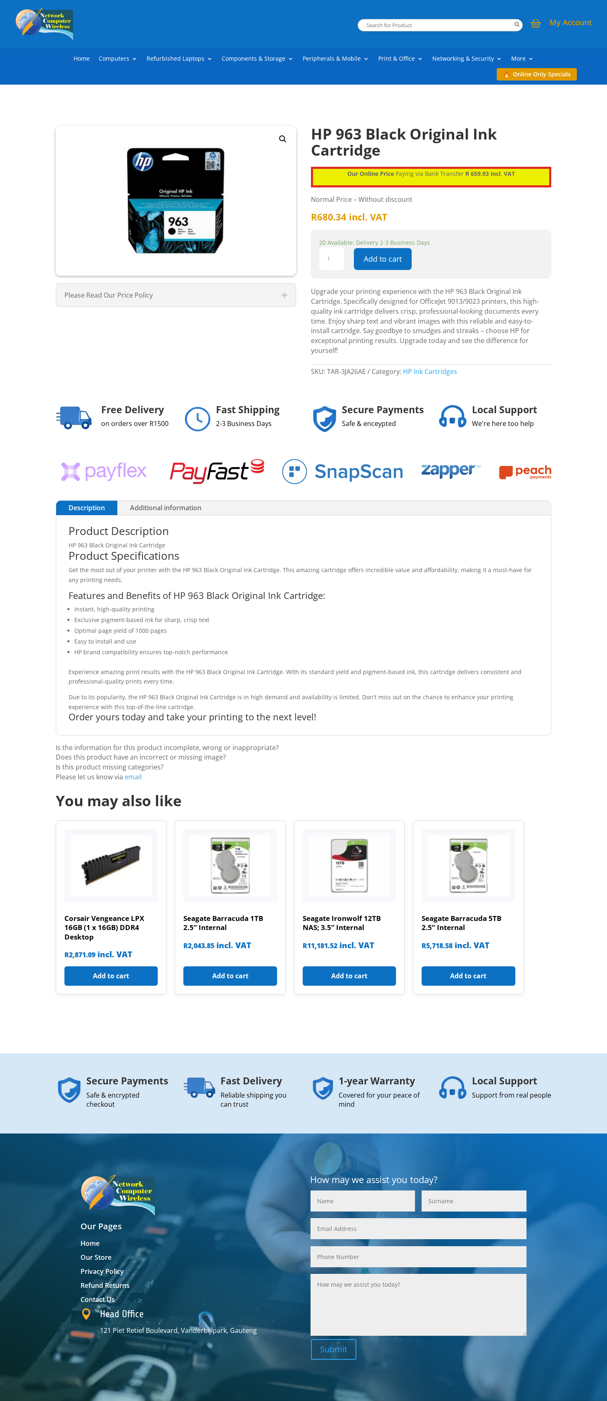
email (133, 776)
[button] (282, 139)
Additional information (166, 507)
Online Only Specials (542, 74)
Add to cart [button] (111, 975)
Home (82, 59)
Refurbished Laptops (175, 59)
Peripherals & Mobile (332, 59)
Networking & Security (463, 59)
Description (87, 507)
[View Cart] (536, 24)
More (518, 59)
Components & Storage (253, 59)
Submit (333, 1349)
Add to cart (383, 259)
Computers (114, 59)
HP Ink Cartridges (430, 371)
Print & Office (396, 59)
